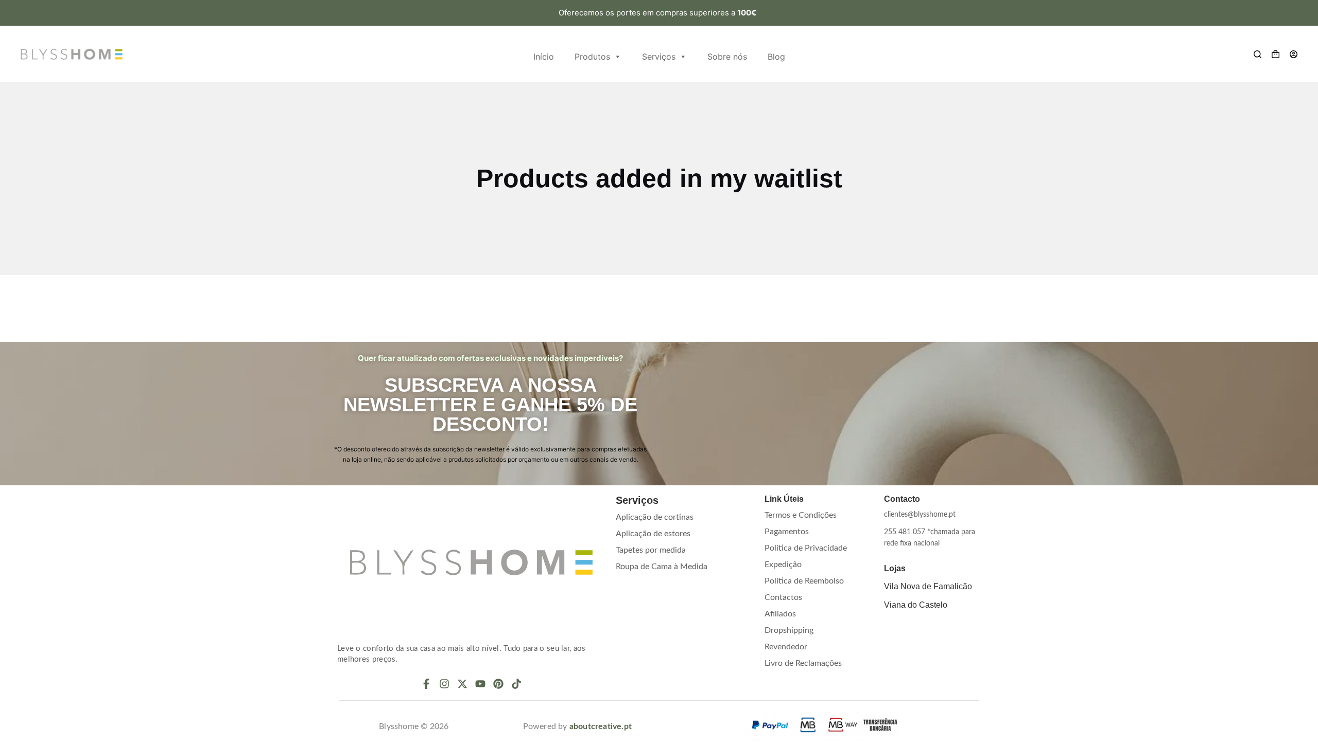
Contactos (783, 597)
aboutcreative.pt (600, 726)
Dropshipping (789, 630)
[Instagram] (444, 684)
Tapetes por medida (651, 550)
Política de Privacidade (806, 548)
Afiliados (780, 614)
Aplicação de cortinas (654, 517)
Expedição (783, 564)
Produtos (592, 56)
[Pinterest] (498, 684)
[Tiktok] (516, 684)
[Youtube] (480, 684)
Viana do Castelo (915, 604)
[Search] (1257, 54)
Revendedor (786, 647)
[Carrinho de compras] (1275, 54)
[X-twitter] (462, 684)
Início (543, 56)
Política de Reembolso (804, 581)
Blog (776, 56)
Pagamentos (787, 531)
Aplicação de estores (653, 534)
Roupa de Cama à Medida (661, 566)
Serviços (658, 56)
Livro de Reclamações (803, 663)
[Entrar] (1293, 54)
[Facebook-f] (426, 684)
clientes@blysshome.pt (920, 514)
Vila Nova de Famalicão (928, 586)
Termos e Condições (801, 515)
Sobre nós (727, 56)
